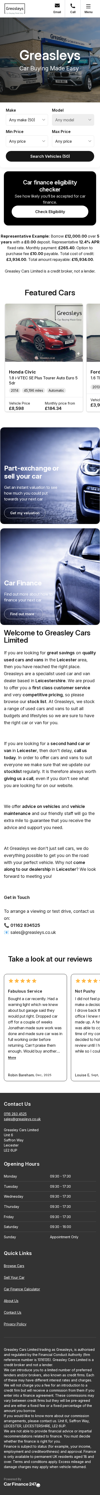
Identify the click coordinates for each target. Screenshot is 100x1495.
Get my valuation (25, 513)
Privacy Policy (15, 1324)
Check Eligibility (50, 211)
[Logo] (15, 8)
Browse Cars (14, 1266)
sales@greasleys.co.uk (22, 1119)
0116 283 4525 (15, 1114)
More (12, 1057)
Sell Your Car (14, 1277)
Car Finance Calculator (22, 1289)
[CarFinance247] (22, 1484)
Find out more (22, 614)
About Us (11, 1301)
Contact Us (12, 1312)
